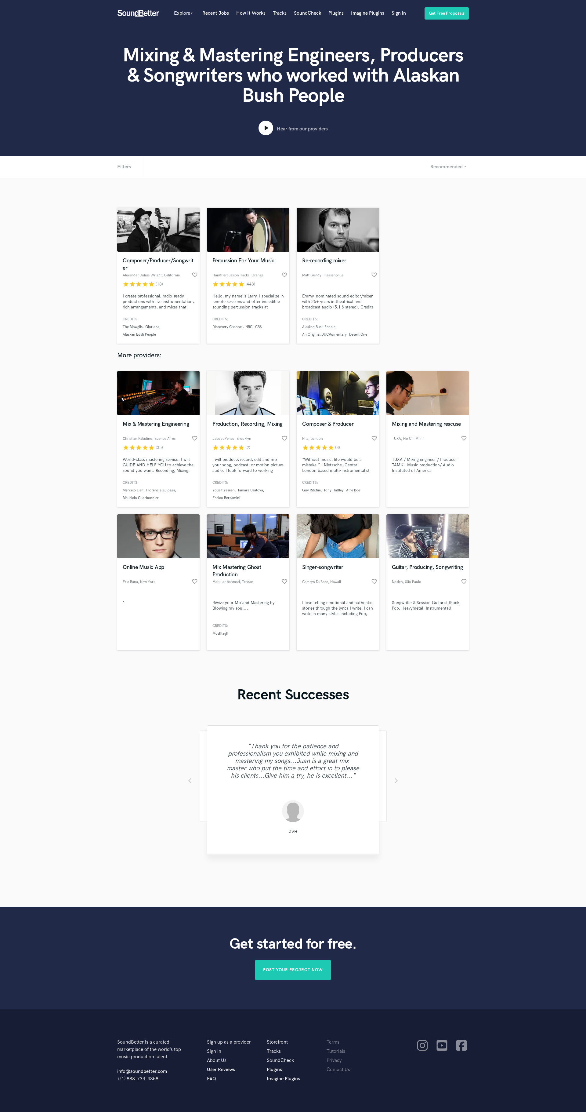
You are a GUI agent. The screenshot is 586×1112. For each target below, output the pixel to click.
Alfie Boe (353, 490)
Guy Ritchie (311, 490)
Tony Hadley (333, 490)
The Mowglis (133, 327)
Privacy (334, 1060)
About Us (216, 1060)
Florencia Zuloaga (160, 490)
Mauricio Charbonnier (141, 498)
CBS (258, 327)
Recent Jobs (215, 13)
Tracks (280, 13)
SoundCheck (307, 13)
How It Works (251, 13)
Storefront (277, 1042)
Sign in (399, 13)
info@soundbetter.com (142, 1071)
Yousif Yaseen (223, 490)
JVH (293, 831)
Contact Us (338, 1070)
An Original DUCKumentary (324, 334)
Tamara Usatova (250, 490)
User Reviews (221, 1070)
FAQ (211, 1079)
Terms (333, 1042)
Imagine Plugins (367, 13)
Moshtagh (220, 633)
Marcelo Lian (133, 490)
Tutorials (336, 1051)
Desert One (358, 334)
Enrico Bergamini (226, 498)
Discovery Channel (227, 327)
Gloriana (152, 327)
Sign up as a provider (229, 1042)
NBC (248, 327)
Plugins (336, 13)
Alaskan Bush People (139, 334)
